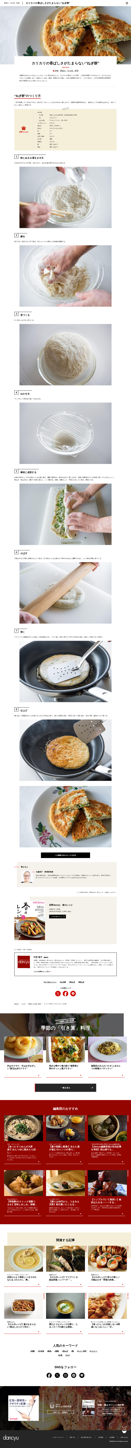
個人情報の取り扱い (86, 1437)
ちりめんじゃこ (50, 982)
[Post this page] (58, 993)
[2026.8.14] (107, 1128)
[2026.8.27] (65, 1128)
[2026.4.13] (65, 1306)
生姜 (60, 1355)
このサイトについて (58, 1437)
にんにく (94, 1351)
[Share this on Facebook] (65, 993)
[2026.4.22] (23, 1259)
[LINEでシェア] (73, 993)
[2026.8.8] (65, 1183)
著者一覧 (72, 1437)
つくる (23, 1004)
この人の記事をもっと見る (42, 971)
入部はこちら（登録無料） (61, 1412)
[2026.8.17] (23, 1306)
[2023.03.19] (23, 1049)
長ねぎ (72, 982)
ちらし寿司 (82, 1351)
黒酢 (57, 1351)
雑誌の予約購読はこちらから (111, 1413)
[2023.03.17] (107, 1049)
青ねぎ (81, 982)
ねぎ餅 (63, 982)
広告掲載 (100, 1437)
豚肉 (49, 1351)
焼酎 (32, 1351)
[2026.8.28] (23, 1128)
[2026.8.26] (23, 1183)
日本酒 (41, 1351)
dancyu (16, 1004)
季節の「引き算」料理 (69, 71)
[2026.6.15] (65, 1259)
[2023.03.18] (65, 1049)
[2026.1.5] (107, 1259)
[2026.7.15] (107, 1306)
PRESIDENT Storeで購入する (111, 1409)
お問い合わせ (124, 1437)
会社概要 (111, 1437)
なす (68, 1355)
